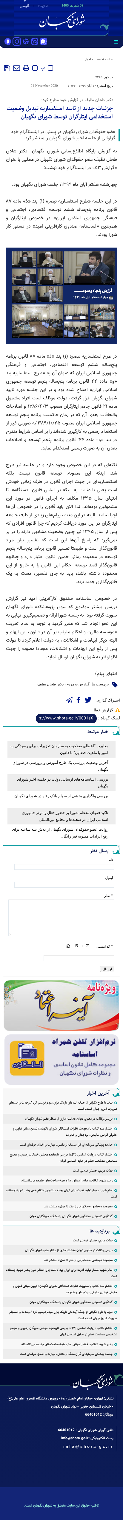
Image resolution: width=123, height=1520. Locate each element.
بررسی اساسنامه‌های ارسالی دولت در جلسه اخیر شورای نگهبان (62, 782)
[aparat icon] (25, 42)
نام (111, 860)
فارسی (25, 6)
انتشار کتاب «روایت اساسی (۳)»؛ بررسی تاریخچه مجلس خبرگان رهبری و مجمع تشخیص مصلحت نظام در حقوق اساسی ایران (63, 1157)
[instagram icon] (16, 42)
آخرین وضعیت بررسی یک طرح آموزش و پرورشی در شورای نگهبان (60, 766)
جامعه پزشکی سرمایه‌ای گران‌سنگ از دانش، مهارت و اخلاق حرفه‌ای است (66, 1144)
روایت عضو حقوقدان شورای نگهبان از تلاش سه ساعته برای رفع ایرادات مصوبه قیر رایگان (60, 832)
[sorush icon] (7, 42)
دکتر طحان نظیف (50, 684)
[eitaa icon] (34, 42)
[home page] (89, 17)
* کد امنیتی (104, 946)
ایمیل (109, 878)
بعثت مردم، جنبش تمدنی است (93, 1170)
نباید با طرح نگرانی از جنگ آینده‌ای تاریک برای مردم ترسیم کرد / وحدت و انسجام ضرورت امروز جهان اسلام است (63, 1105)
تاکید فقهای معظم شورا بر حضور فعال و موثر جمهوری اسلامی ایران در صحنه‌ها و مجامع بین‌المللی (65, 816)
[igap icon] (43, 42)
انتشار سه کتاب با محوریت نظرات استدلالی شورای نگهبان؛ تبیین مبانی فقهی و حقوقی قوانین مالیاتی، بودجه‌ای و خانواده (65, 1131)
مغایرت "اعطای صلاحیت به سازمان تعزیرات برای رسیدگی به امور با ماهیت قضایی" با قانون (59, 749)
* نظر (108, 896)
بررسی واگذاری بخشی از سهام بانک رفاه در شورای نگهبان (61, 796)
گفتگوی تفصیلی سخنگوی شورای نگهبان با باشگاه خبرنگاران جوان (71, 1216)
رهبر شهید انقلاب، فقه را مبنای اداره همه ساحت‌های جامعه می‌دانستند (67, 1180)
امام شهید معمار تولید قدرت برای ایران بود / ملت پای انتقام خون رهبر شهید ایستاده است (61, 1193)
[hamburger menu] (116, 42)
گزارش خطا (103, 710)
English (43, 6)
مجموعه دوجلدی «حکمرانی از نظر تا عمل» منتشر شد (78, 1206)
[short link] (66, 718)
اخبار (88, 59)
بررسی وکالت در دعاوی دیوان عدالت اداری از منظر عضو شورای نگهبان (69, 1118)
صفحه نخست (104, 59)
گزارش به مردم (78, 684)
